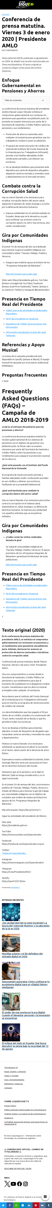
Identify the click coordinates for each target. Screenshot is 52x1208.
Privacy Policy (10, 1106)
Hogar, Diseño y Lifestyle (15, 1072)
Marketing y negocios (13, 1084)
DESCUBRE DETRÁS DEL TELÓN (17, 1169)
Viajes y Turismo (11, 1076)
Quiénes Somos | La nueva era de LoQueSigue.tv (25, 1114)
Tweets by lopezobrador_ (14, 853)
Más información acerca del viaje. (21, 274)
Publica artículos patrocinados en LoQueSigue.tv (25, 1110)
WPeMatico (15, 887)
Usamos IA (8, 1118)
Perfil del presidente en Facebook (22, 319)
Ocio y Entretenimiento (14, 1080)
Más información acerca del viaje (21, 564)
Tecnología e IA (11, 1068)
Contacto (8, 1088)
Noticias (5, 15)
